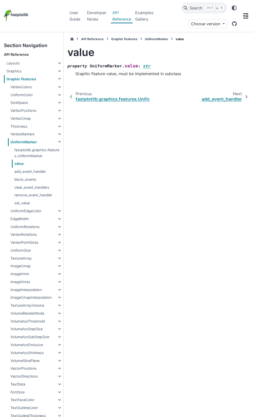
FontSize (17, 392)
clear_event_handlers (31, 187)
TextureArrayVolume (27, 305)
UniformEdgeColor (25, 211)
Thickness (19, 126)
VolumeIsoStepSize (26, 329)
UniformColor (21, 95)
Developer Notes (96, 16)
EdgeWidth (19, 219)
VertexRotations (23, 234)
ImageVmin (19, 274)
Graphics (14, 71)
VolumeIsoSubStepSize (29, 337)
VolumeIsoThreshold (27, 321)
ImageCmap (20, 266)
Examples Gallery (144, 16)
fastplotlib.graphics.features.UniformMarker (36, 153)
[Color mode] (234, 8)
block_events (25, 179)
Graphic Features (21, 79)
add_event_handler (30, 171)
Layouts (13, 63)
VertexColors (21, 87)
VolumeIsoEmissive (26, 345)
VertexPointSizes (24, 242)
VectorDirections (24, 376)
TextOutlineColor (24, 408)
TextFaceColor (22, 400)
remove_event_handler (33, 195)
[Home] (72, 39)
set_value (22, 203)
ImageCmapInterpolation (31, 297)
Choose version (206, 23)
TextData (17, 384)
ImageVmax (20, 282)
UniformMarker (23, 142)
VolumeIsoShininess (27, 353)
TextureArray (21, 258)
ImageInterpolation (26, 290)
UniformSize (20, 250)
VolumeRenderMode (27, 313)
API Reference (121, 16)
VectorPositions (23, 368)
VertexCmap (20, 118)
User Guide (74, 16)
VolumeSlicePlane (24, 360)
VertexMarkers (22, 134)
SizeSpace (19, 102)
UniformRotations (25, 227)
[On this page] (245, 16)
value (19, 163)
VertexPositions (23, 110)
